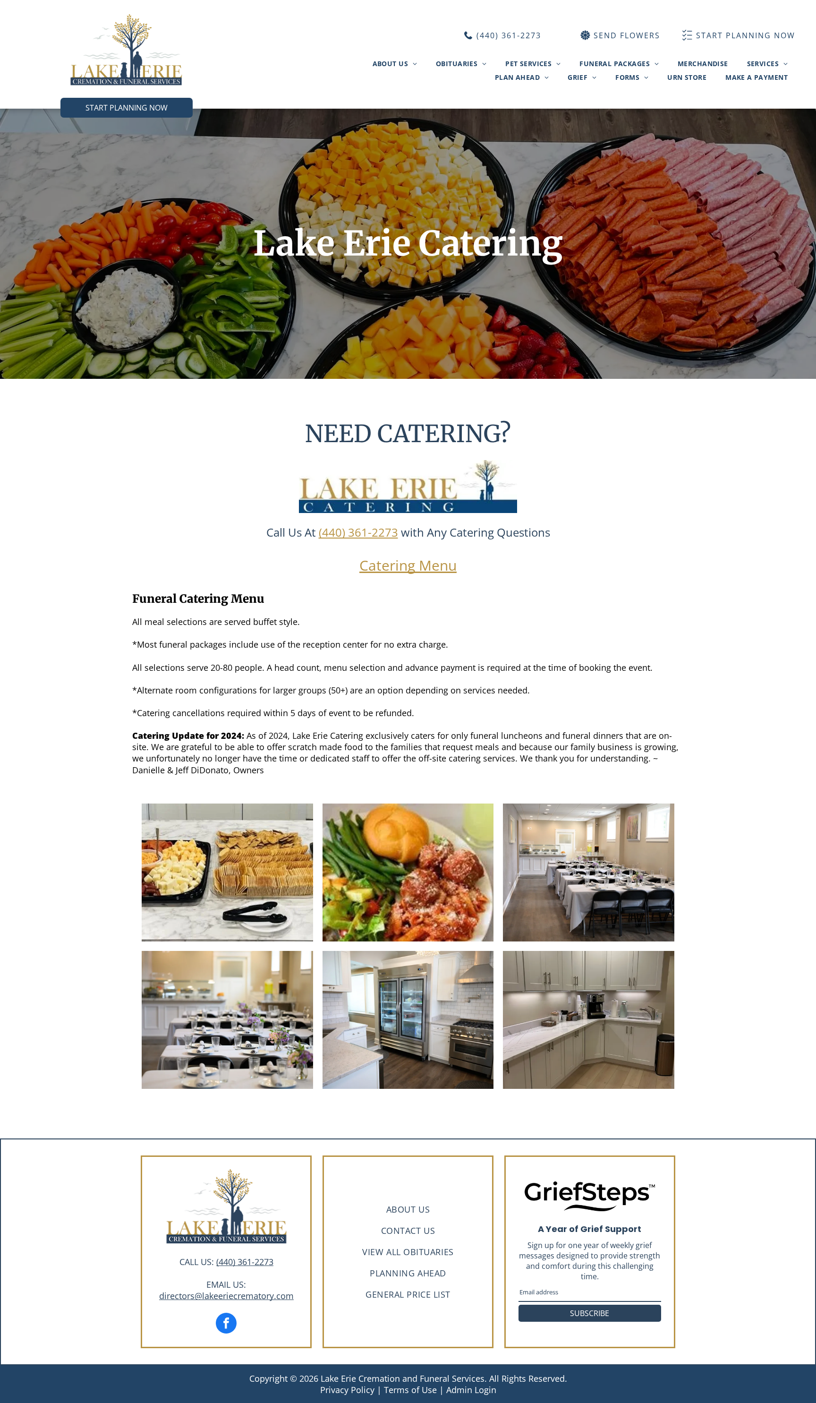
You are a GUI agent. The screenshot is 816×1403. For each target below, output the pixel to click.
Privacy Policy (347, 1389)
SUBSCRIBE (589, 1313)
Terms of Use (410, 1389)
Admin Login (471, 1389)
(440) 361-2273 (358, 532)
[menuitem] (394, 63)
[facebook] (226, 1324)
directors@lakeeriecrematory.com (226, 1295)
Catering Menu (408, 565)
